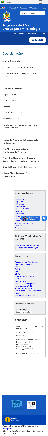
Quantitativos (20, 199)
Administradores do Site (36, 34)
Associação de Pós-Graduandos (28, 262)
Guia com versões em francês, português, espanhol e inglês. (27, 246)
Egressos (19, 225)
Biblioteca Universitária (24, 264)
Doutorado (20, 206)
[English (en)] (3, 7)
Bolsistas (19, 211)
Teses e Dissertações (24, 223)
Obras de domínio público (25, 283)
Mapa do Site (38, 7)
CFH (16, 271)
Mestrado (20, 204)
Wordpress (7, 428)
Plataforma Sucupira (23, 288)
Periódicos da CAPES (23, 286)
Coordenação (12, 53)
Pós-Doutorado (22, 209)
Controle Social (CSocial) (25, 276)
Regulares (19, 201)
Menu (39, 40)
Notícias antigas (21, 309)
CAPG (17, 269)
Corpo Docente (21, 221)
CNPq (17, 274)
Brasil (8, 2)
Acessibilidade (12, 7)
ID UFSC (18, 278)
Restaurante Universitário (25, 295)
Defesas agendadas (23, 228)
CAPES (17, 266)
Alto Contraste (25, 7)
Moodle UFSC (20, 281)
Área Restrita (19, 34)
